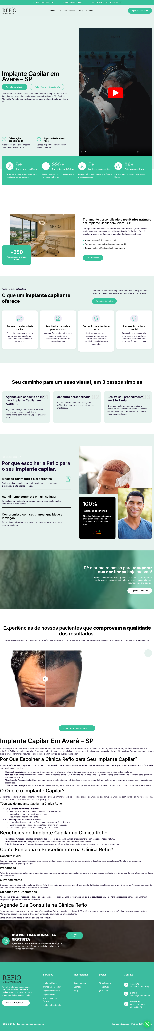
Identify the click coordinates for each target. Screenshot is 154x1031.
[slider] (45, 679)
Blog (81, 10)
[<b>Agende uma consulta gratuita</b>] (6, 941)
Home (52, 10)
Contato (89, 10)
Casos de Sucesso (67, 10)
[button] (147, 1024)
